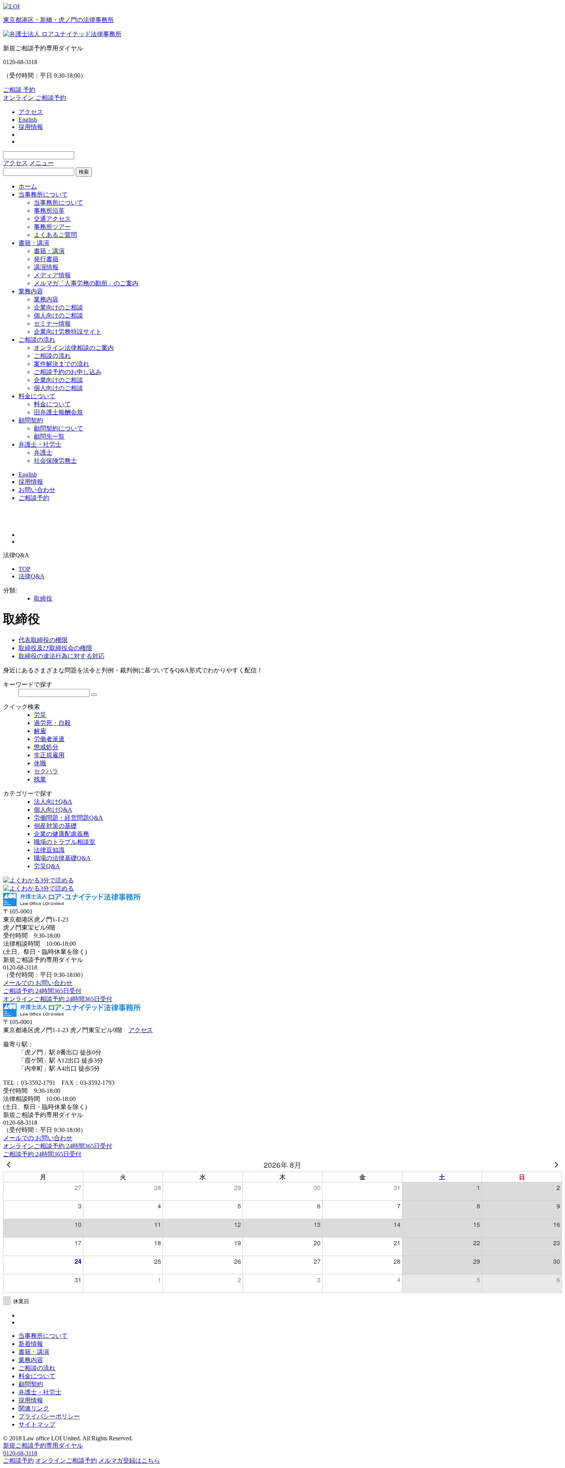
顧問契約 (30, 420)
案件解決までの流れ (61, 364)
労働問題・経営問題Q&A (68, 817)
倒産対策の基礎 (55, 826)
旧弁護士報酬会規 (58, 412)
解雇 (40, 731)
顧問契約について (58, 428)
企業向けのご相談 (58, 307)
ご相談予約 (33, 498)
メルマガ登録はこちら (129, 1460)
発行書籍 (46, 259)
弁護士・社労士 (39, 444)
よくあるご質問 (55, 235)
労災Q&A (47, 866)
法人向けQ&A (53, 801)
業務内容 (30, 291)
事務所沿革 (49, 210)
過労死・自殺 (52, 723)
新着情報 (30, 1344)
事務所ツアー (52, 226)
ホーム (27, 186)
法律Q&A (31, 576)
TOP (24, 569)
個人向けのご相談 (58, 315)
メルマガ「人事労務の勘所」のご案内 (86, 283)
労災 (40, 715)
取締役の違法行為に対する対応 (61, 656)
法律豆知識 (49, 850)
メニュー (41, 163)
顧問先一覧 (49, 436)
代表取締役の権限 (43, 640)
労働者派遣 (49, 739)
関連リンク (33, 1408)
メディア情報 (52, 275)
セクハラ (46, 771)
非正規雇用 (49, 755)
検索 (84, 172)
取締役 (43, 598)
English (27, 119)
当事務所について (43, 194)
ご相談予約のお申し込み (67, 372)
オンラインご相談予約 (66, 1460)
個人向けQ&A (53, 809)
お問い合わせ (36, 490)
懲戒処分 (46, 747)
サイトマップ (36, 1424)
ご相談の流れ (36, 339)
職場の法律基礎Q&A (62, 858)
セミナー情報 (52, 323)
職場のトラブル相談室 (64, 842)
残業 (40, 779)
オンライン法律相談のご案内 (74, 347)
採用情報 (30, 127)
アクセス (30, 112)
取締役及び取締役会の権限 (55, 648)
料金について (36, 396)
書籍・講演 (33, 243)
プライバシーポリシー (49, 1416)
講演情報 (46, 267)
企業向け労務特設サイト (67, 331)
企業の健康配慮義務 (61, 834)
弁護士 (43, 452)
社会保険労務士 (55, 460)
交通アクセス (52, 218)
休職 (40, 763)
